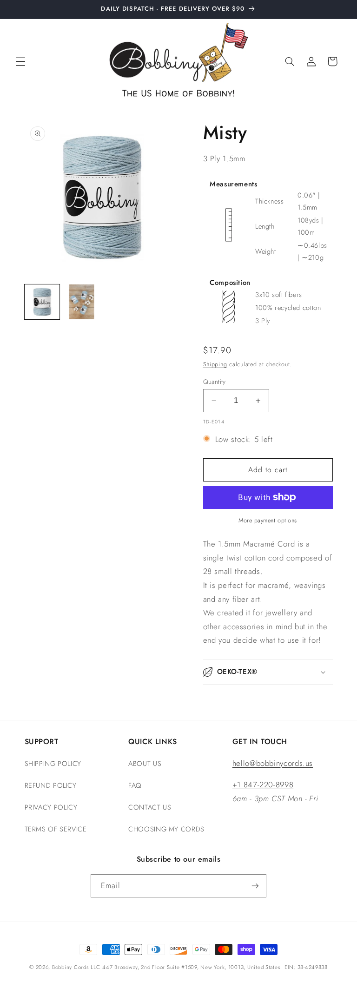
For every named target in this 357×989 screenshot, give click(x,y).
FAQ (134, 785)
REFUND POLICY (51, 785)
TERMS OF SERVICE (56, 829)
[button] (20, 61)
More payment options (267, 520)
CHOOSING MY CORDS (166, 829)
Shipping (215, 364)
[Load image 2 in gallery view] (81, 301)
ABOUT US (144, 763)
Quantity (214, 381)
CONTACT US (149, 807)
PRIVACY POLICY (51, 807)
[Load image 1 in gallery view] (42, 301)
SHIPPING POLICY (53, 763)
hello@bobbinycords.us (272, 763)
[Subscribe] (255, 885)
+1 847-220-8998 (262, 784)
